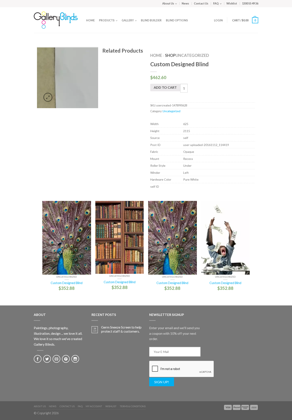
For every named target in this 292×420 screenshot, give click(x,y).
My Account (94, 406)
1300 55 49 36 (250, 3)
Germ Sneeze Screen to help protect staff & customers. (121, 329)
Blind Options (177, 20)
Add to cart (165, 87)
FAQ (216, 3)
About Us (168, 3)
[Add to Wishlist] (91, 57)
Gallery (128, 20)
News (185, 3)
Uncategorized (192, 55)
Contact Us (201, 3)
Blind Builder (151, 20)
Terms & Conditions (133, 406)
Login (218, 20)
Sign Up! (161, 382)
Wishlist (231, 3)
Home (90, 20)
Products (107, 20)
